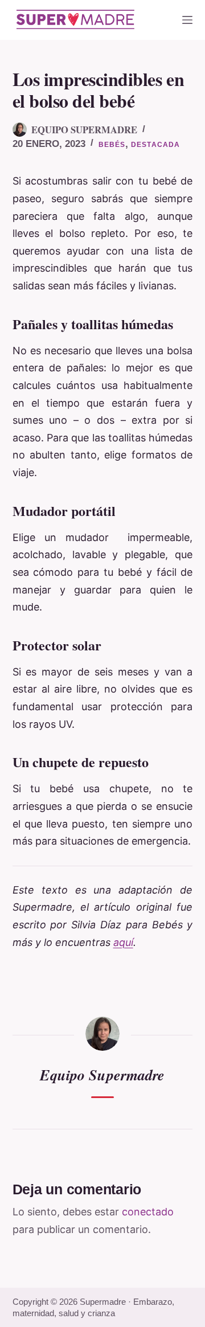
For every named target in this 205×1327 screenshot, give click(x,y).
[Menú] (187, 20)
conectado (148, 1212)
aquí (123, 942)
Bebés (112, 145)
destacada (155, 145)
